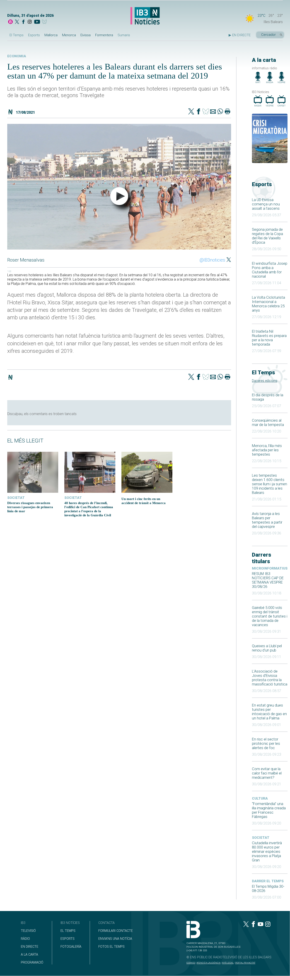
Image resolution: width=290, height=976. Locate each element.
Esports (34, 35)
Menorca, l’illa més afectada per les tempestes (267, 450)
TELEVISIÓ (28, 931)
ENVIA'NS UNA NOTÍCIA (115, 939)
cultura (260, 798)
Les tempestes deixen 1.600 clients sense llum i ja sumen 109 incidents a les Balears (269, 484)
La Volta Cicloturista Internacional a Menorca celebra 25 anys (268, 304)
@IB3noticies (212, 260)
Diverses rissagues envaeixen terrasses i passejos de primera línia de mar (30, 507)
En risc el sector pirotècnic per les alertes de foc (266, 743)
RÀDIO (25, 939)
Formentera (104, 35)
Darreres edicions (264, 381)
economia (16, 56)
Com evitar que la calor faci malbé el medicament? (267, 773)
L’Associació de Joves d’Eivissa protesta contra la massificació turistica (269, 677)
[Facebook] (23, 22)
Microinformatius (270, 568)
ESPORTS (67, 939)
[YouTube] (37, 22)
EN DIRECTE (29, 947)
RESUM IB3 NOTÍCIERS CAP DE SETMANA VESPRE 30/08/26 (268, 580)
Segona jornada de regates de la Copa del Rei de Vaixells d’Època (267, 236)
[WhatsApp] (220, 111)
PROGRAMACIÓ (32, 962)
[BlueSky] (45, 22)
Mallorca (51, 35)
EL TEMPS (67, 931)
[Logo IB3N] (145, 16)
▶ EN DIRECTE (240, 35)
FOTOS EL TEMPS (111, 947)
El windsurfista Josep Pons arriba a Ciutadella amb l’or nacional (269, 270)
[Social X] (17, 22)
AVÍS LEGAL (228, 963)
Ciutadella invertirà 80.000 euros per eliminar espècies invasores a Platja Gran (267, 851)
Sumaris (124, 35)
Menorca (69, 35)
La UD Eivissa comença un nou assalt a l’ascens (266, 204)
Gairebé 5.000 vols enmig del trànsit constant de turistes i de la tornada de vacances (269, 616)
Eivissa (85, 35)
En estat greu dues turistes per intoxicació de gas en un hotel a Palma (269, 711)
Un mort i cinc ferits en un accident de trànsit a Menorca (143, 501)
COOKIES (190, 963)
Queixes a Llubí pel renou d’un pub (267, 648)
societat (260, 838)
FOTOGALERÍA (70, 947)
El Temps (17, 35)
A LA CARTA (29, 955)
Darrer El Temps (268, 881)
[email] (213, 111)
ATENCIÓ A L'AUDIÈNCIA (208, 963)
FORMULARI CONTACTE (115, 931)
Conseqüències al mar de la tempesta (268, 422)
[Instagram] (29, 22)
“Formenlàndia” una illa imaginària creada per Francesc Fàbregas (269, 810)
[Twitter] (191, 111)
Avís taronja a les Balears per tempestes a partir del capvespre (267, 520)
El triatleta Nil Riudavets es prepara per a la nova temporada (269, 337)
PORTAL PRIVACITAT (245, 963)
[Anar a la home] (10, 22)
